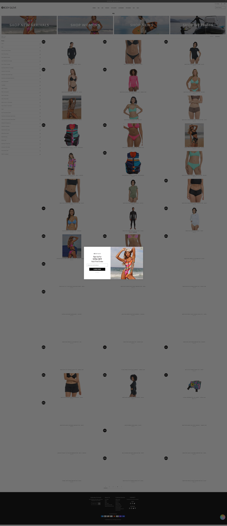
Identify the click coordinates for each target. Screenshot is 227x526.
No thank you (97, 272)
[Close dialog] (142, 248)
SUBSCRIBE (97, 269)
